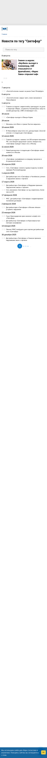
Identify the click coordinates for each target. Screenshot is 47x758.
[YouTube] (26, 28)
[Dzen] (22, 28)
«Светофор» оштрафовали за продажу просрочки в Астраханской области (24, 160)
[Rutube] (30, 28)
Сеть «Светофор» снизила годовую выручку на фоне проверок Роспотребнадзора (24, 169)
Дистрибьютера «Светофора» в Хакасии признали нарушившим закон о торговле (23, 239)
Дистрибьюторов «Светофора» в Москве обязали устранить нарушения (23, 208)
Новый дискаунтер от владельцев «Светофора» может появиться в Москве (25, 151)
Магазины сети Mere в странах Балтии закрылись (23, 124)
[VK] (14, 28)
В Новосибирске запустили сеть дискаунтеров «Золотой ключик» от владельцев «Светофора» (25, 132)
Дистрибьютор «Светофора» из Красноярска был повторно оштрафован (23, 222)
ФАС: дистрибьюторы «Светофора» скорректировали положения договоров (24, 200)
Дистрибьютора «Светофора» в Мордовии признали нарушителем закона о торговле (24, 186)
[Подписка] (34, 28)
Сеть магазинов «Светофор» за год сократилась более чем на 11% (25, 191)
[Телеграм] (10, 28)
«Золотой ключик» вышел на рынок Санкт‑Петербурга (24, 91)
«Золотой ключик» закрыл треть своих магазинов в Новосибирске (24, 99)
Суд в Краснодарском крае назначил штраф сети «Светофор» (23, 217)
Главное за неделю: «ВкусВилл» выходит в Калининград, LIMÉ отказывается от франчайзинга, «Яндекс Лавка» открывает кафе (28, 67)
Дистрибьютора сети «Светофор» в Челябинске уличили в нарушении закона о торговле (26, 178)
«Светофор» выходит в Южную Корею (19, 117)
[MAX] (18, 28)
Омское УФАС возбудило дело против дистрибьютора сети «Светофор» (25, 230)
